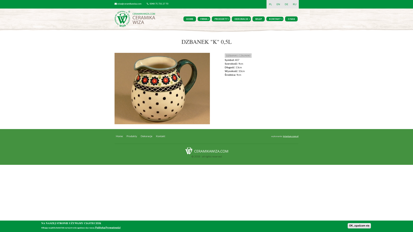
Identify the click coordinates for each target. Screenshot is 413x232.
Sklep (258, 19)
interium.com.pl (290, 136)
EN (278, 4)
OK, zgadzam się (359, 225)
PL (270, 4)
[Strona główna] (135, 18)
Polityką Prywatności (108, 227)
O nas (291, 19)
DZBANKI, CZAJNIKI (238, 55)
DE (286, 4)
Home (189, 19)
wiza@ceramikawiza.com (129, 3)
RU (294, 4)
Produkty (221, 19)
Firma (203, 19)
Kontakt (275, 19)
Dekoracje (241, 19)
